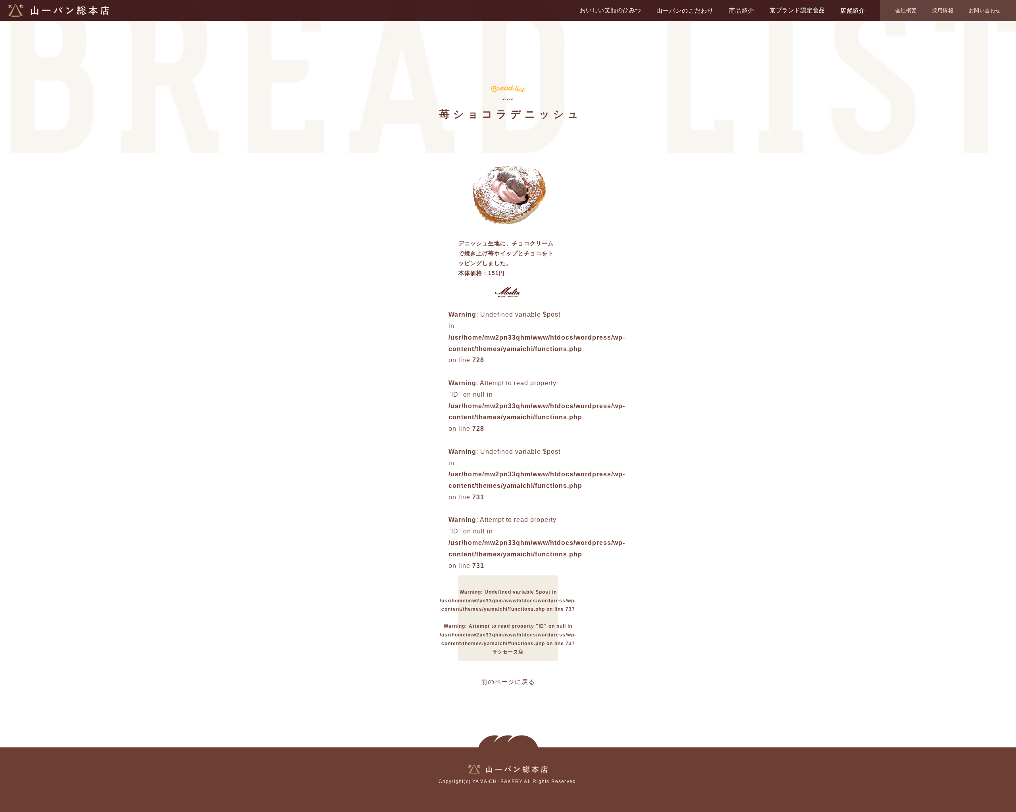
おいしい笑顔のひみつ (610, 10)
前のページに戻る (508, 681)
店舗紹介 (852, 10)
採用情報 (942, 10)
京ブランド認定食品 (797, 10)
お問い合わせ (985, 10)
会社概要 (906, 10)
